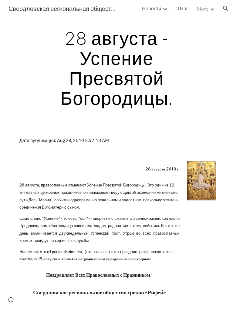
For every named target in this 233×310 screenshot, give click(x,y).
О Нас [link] (182, 8)
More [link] (202, 9)
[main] (116, 67)
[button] (225, 8)
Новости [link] (151, 8)
